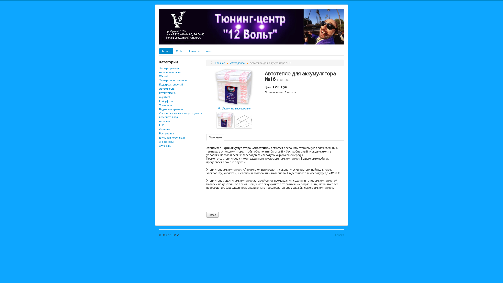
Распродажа (166, 133)
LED (161, 125)
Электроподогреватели (173, 80)
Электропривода (169, 68)
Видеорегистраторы (171, 109)
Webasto (164, 76)
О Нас (179, 51)
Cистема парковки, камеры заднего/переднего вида (180, 115)
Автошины (165, 146)
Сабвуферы (166, 101)
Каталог (166, 51)
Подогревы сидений (171, 84)
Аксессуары (166, 141)
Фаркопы (164, 129)
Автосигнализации (170, 72)
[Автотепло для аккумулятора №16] (225, 120)
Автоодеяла (166, 88)
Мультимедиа (167, 93)
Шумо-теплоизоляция (172, 137)
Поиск (208, 51)
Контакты (193, 51)
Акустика (164, 97)
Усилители (165, 105)
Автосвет (164, 121)
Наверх (339, 235)
